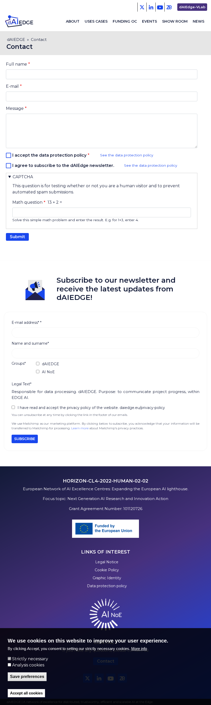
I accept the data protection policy (49, 155)
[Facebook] (150, 7)
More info (139, 648)
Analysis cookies (28, 665)
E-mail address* (26, 322)
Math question (27, 202)
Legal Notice (106, 562)
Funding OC (125, 21)
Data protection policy (107, 586)
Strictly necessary (30, 658)
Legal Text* (21, 384)
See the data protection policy (126, 155)
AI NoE (48, 372)
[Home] (28, 21)
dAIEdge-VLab (192, 7)
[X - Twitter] (141, 7)
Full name (16, 64)
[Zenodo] (168, 7)
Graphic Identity (107, 578)
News (198, 21)
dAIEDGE (16, 39)
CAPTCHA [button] (23, 176)
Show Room (175, 21)
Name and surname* (30, 343)
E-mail (12, 86)
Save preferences (27, 676)
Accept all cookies (26, 693)
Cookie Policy (107, 570)
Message (15, 108)
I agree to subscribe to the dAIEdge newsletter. (63, 165)
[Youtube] (159, 7)
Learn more (80, 428)
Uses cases (96, 21)
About (73, 21)
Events (149, 21)
